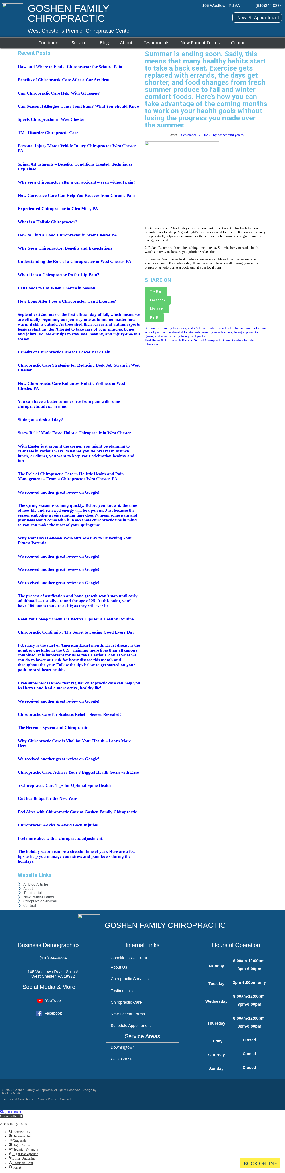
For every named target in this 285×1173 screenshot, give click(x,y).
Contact (239, 43)
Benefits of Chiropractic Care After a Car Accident (64, 79)
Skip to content (10, 1112)
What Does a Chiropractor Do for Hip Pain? (58, 274)
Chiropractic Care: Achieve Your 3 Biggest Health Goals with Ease (78, 772)
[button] (11, 1116)
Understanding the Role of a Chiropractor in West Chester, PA (74, 261)
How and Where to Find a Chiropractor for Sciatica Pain (70, 66)
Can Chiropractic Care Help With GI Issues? (59, 93)
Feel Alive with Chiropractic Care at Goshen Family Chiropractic (77, 812)
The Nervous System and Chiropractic (53, 727)
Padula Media (12, 1093)
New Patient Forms (200, 43)
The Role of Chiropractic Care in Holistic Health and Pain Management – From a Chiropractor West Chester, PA (71, 476)
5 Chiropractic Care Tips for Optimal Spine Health (64, 785)
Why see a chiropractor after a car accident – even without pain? (77, 182)
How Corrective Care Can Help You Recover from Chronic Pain (76, 195)
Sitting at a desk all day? (40, 419)
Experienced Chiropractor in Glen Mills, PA (58, 208)
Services (80, 43)
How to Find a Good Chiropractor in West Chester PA (67, 235)
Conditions (49, 43)
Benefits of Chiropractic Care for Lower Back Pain (64, 352)
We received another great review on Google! (58, 492)
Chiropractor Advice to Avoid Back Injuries (58, 825)
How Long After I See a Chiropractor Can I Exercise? (67, 301)
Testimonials (156, 43)
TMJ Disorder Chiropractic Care (48, 132)
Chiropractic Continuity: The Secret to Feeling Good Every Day (76, 632)
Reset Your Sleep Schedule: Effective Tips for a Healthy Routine (76, 619)
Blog (104, 43)
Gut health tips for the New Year (47, 798)
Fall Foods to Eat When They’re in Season (56, 288)
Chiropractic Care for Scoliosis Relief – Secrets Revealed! (69, 714)
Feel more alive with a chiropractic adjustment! (61, 838)
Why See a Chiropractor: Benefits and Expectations (65, 248)
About (126, 43)
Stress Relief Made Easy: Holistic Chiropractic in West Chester (74, 432)
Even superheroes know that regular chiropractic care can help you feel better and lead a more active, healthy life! (79, 685)
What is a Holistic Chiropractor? (47, 222)
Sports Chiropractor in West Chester (51, 119)
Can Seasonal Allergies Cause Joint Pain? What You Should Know (79, 106)
